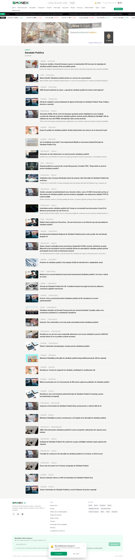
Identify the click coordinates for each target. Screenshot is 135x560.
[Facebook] (13, 514)
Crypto (103, 7)
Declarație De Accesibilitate (58, 524)
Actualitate (32, 7)
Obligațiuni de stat (94, 508)
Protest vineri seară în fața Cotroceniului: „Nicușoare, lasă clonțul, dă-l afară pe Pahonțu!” (32, 14)
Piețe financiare (22, 7)
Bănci (102, 511)
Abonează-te (114, 544)
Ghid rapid (57, 7)
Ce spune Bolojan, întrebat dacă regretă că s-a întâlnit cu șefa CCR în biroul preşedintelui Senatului (89, 14)
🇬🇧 (120, 3)
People (72, 7)
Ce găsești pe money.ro (57, 531)
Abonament (118, 9)
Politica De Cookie (55, 515)
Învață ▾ (49, 7)
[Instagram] (18, 514)
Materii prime (16, 10)
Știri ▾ (14, 7)
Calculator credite (105, 508)
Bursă (90, 505)
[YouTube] (22, 514)
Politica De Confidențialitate (58, 512)
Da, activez (58, 553)
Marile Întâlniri (89, 7)
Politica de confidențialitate (95, 548)
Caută (72, 3)
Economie (114, 511)
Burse (96, 505)
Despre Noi (53, 505)
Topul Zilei (65, 7)
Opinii (97, 7)
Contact (52, 521)
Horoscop (80, 7)
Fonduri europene (94, 511)
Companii (102, 505)
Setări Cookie (54, 518)
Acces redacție (119, 556)
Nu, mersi (76, 553)
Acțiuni (109, 505)
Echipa (52, 508)
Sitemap (52, 527)
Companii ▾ (41, 7)
